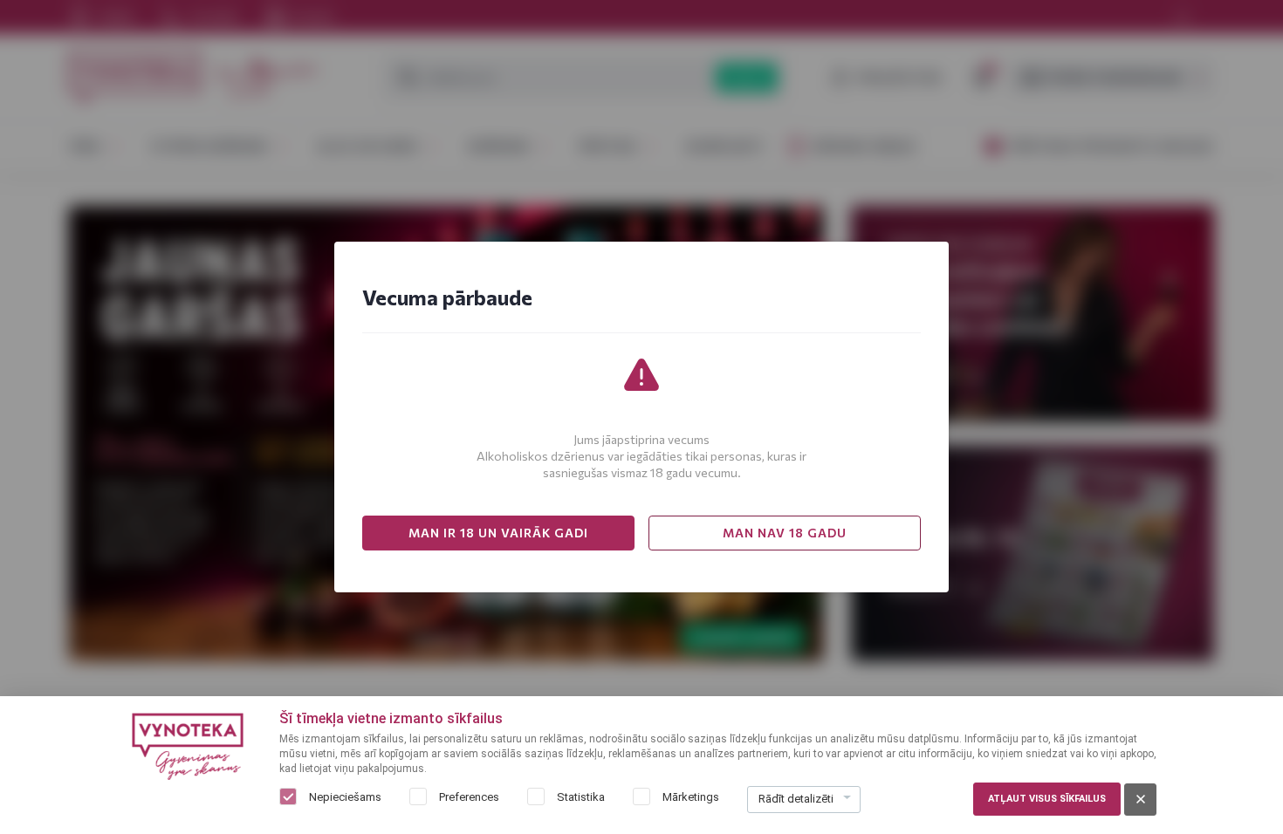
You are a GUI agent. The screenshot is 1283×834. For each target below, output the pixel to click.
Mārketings (690, 796)
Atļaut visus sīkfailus (1047, 798)
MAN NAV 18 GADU (785, 532)
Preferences (469, 796)
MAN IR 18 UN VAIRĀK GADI (498, 532)
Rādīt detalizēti (796, 798)
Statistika (581, 796)
